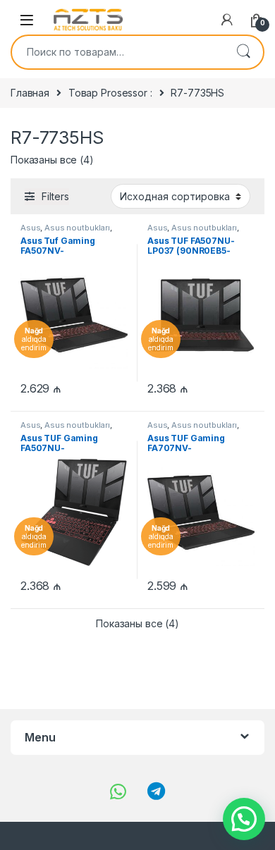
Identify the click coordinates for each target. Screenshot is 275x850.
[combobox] (118, 52)
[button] (244, 819)
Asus (30, 228)
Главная (30, 93)
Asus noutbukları (77, 228)
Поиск (243, 52)
